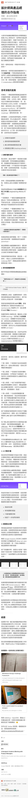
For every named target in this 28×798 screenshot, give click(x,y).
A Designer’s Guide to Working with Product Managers (12, 752)
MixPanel (4, 587)
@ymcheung (10, 796)
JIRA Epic (4, 427)
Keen (11, 587)
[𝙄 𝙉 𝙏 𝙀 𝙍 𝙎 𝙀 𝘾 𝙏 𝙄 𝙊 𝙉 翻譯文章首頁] (14, 2)
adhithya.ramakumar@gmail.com (12, 731)
